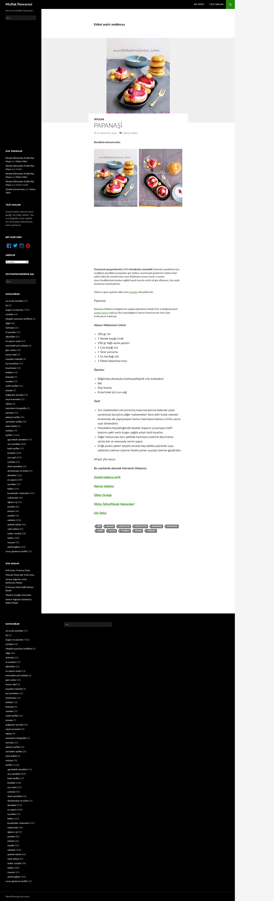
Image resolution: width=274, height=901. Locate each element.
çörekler (9, 314)
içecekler (11, 484)
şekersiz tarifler (13, 417)
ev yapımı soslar (13, 341)
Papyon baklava (104, 486)
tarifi (100, 531)
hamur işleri (11, 355)
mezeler (9, 381)
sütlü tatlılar (13, 529)
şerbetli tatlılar (14, 524)
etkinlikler (10, 337)
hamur (110, 526)
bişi (116, 313)
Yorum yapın (130, 133)
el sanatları (11, 332)
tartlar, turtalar (14, 533)
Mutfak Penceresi (19, 4)
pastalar (11, 507)
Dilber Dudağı (103, 495)
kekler (10, 489)
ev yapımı (12, 480)
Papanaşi (108, 126)
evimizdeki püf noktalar (17, 346)
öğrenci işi (12, 502)
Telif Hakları (216, 4)
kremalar (10, 377)
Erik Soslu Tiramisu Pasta (18, 570)
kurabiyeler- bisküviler (18, 493)
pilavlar (11, 511)
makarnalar (12, 498)
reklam (9, 404)
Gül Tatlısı (100, 513)
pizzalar (9, 390)
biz (7, 305)
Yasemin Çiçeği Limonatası (18, 595)
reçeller (11, 516)
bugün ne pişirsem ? (15, 310)
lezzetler (124, 526)
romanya (172, 526)
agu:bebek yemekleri (17, 439)
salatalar (11, 520)
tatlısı (112, 531)
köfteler (9, 372)
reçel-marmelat (13, 399)
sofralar (9, 431)
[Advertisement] (138, 237)
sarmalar (10, 413)
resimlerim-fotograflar (16, 408)
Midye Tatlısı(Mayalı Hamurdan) (114, 504)
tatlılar (99, 119)
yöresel (151, 531)
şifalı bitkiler (11, 426)
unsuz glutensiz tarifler (16, 551)
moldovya (141, 526)
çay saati (11, 457)
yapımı (138, 531)
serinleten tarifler (14, 422)
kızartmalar (11, 368)
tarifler (9, 435)
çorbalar (11, 462)
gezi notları (11, 350)
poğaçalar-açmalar (14, 395)
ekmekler (11, 475)
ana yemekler (13, 444)
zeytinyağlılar (13, 547)
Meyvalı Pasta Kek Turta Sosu (20, 575)
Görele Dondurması (15, 189)
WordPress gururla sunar (17, 896)
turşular (11, 542)
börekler (11, 453)
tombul (125, 531)
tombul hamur (101, 313)
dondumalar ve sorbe (17, 471)
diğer (8, 323)
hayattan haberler (14, 359)
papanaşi (157, 526)
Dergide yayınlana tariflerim (19, 319)
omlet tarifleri (12, 386)
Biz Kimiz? (199, 4)
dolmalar (10, 328)
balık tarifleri (13, 448)
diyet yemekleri (14, 466)
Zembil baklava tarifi (107, 477)
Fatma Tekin (21, 161)
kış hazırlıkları (12, 363)
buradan (133, 292)
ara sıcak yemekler (14, 301)
